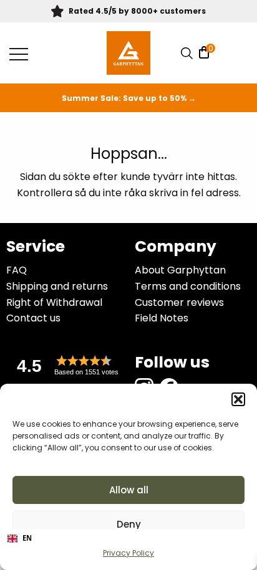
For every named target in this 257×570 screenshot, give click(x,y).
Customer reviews (179, 302)
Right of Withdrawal (54, 302)
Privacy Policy (128, 553)
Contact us (33, 318)
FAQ (16, 270)
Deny (129, 524)
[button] (238, 399)
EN (27, 538)
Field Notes (161, 318)
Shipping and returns (57, 286)
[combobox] (128, 539)
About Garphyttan (180, 270)
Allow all (128, 489)
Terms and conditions (188, 286)
